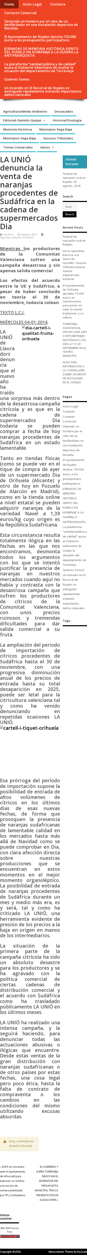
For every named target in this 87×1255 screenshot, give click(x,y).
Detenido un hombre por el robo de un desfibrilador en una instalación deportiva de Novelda (41, 24)
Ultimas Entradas (71, 162)
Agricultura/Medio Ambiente (25, 111)
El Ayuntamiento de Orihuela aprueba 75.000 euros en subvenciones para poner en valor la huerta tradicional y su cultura (73, 301)
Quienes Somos (17, 79)
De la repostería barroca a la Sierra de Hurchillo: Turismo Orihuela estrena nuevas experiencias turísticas (75, 265)
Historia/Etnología (67, 120)
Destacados (63, 111)
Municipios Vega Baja (55, 129)
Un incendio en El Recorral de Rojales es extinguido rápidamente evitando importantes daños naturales (43, 91)
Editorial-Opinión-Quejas (22, 120)
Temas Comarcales (18, 147)
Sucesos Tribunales (58, 138)
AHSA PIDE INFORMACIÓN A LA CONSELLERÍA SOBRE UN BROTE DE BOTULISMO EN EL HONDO (74, 372)
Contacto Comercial (20, 13)
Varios (45, 147)
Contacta (57, 4)
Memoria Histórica (17, 129)
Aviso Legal (32, 4)
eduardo (8, 234)
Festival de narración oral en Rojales (74, 178)
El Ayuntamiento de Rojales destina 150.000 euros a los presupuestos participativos (40, 38)
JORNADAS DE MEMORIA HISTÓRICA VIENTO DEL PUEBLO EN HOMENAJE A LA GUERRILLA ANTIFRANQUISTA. (41, 52)
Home (9, 4)
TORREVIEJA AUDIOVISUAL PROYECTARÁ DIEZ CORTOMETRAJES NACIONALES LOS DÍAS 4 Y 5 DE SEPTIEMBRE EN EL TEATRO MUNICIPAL (75, 340)
